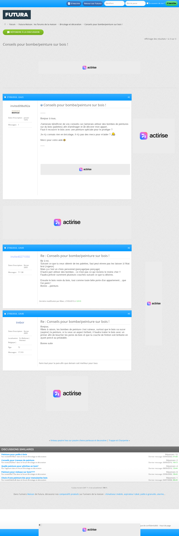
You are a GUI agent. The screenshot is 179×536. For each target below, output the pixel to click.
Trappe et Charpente (118, 440)
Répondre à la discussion (23, 32)
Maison (30, 494)
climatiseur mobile (114, 494)
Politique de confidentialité (147, 525)
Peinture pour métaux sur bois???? (18, 472)
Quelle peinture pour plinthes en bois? (19, 466)
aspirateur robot (131, 494)
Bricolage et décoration (70, 24)
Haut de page (165, 525)
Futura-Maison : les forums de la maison (37, 24)
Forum (12, 24)
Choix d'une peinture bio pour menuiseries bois (24, 477)
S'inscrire (74, 3)
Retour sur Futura (92, 3)
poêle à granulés (148, 494)
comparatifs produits (69, 494)
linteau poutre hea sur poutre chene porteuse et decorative (79, 440)
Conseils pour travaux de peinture (17, 460)
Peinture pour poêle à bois (14, 454)
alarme (160, 494)
